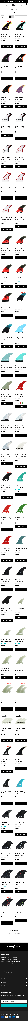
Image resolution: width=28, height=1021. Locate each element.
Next (25, 947)
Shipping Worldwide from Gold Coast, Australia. (14, 1)
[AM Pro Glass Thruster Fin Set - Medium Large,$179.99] (21, 26)
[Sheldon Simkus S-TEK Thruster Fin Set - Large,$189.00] (7, 357)
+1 (24, 403)
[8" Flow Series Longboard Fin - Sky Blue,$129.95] (21, 782)
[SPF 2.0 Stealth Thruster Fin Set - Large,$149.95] (7, 445)
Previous (3, 947)
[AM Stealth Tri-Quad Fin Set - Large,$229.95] (7, 813)
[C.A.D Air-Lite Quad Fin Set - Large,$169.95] (21, 845)
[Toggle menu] (2, 5)
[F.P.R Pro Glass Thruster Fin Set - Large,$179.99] (21, 177)
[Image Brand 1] (14, 947)
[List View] (13, 16)
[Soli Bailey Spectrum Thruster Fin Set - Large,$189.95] (21, 268)
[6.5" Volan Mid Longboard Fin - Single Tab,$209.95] (21, 688)
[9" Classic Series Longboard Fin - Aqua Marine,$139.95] (21, 477)
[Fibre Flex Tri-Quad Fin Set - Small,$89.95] (21, 719)
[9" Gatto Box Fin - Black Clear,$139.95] (7, 750)
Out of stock (7, 46)
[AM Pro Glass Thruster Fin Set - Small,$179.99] (21, 57)
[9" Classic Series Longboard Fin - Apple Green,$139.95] (21, 508)
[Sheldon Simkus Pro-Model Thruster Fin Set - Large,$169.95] (21, 445)
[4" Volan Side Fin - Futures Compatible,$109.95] (7, 631)
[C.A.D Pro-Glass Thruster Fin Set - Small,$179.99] (7, 117)
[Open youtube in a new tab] (9, 972)
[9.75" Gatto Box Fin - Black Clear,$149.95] (7, 782)
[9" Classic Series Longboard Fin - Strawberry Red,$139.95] (7, 539)
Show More (14, 930)
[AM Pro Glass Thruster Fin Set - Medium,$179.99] (7, 57)
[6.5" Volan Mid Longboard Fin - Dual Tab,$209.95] (7, 688)
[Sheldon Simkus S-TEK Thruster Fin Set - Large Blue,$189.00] (21, 328)
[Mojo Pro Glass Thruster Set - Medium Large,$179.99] (21, 88)
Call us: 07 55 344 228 (7, 966)
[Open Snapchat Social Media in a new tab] (12, 972)
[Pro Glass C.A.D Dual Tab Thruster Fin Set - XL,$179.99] (7, 599)
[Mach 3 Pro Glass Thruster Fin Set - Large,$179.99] (7, 88)
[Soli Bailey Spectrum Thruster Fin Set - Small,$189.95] (21, 208)
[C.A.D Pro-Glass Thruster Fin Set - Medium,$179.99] (21, 117)
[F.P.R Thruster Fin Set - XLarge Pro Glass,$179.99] (7, 208)
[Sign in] (21, 5)
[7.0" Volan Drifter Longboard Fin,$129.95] (7, 659)
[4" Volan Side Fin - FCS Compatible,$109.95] (21, 599)
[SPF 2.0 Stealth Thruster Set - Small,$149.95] (7, 417)
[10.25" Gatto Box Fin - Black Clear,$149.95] (21, 750)
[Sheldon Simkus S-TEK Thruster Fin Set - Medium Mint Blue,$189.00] (21, 357)
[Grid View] (10, 16)
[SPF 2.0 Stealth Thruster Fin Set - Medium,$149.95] (21, 417)
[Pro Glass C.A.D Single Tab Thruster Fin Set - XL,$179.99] (7, 477)
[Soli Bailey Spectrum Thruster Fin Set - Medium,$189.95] (21, 240)
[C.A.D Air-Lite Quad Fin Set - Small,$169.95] (21, 902)
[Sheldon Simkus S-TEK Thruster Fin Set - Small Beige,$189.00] (7, 385)
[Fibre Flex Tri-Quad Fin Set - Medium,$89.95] (7, 719)
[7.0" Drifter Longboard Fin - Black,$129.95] (21, 571)
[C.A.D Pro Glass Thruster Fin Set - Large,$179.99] (7, 148)
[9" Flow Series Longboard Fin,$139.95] (21, 385)
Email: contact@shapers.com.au (8, 968)
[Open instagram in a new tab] (5, 972)
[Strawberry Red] (20, 403)
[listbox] (21, 16)
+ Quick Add (21, 406)
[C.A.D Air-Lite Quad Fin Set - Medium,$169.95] (21, 873)
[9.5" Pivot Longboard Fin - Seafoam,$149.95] (21, 539)
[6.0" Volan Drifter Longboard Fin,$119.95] (21, 631)
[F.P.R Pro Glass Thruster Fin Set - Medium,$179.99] (7, 177)
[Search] (6, 5)
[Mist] (16, 403)
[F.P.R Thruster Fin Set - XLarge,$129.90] (21, 297)
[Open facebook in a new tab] (2, 972)
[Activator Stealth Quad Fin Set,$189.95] (21, 813)
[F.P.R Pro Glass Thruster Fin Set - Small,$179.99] (21, 148)
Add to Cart (7, 106)
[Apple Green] (22, 403)
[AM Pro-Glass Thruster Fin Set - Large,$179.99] (7, 26)
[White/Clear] (18, 403)
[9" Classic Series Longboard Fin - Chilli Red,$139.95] (7, 508)
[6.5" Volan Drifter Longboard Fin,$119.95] (21, 659)
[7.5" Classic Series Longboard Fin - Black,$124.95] (7, 571)
